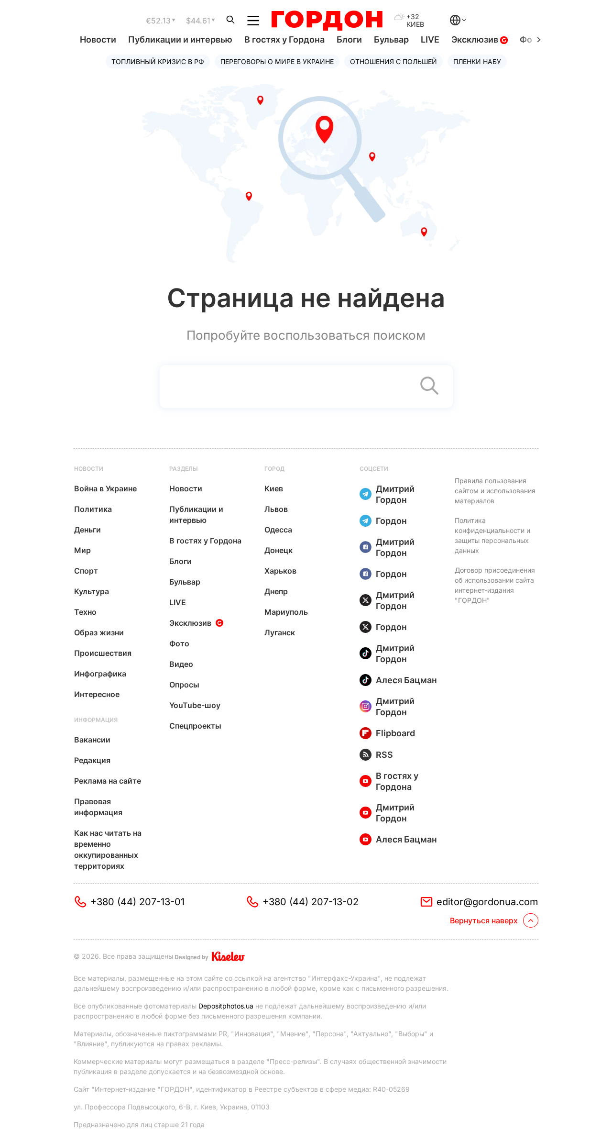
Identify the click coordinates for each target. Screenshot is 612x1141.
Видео (181, 664)
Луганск (279, 632)
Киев (273, 488)
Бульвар (391, 39)
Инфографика (100, 673)
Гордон (391, 521)
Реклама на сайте (107, 781)
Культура (91, 591)
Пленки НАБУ (477, 61)
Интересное (97, 694)
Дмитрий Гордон (395, 494)
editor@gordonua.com (487, 902)
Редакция (92, 760)
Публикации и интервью (180, 39)
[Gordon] (326, 20)
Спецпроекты (195, 726)
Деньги (87, 529)
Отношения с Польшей (393, 61)
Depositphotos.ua (225, 1006)
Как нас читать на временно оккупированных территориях (108, 849)
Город (274, 468)
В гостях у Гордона (284, 39)
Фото (179, 643)
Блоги (349, 39)
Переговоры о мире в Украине (277, 61)
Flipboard (395, 733)
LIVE (430, 39)
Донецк (278, 550)
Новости (98, 39)
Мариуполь (286, 612)
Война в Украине (105, 488)
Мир (82, 550)
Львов (276, 509)
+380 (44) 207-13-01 (137, 902)
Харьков (280, 571)
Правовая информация (98, 807)
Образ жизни (99, 632)
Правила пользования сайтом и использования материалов (495, 490)
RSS (384, 755)
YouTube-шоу (194, 705)
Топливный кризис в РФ (157, 61)
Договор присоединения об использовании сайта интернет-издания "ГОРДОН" (495, 585)
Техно (85, 612)
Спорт (86, 571)
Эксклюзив (475, 39)
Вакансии (92, 739)
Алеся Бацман (406, 680)
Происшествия (102, 653)
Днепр (276, 591)
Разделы (183, 468)
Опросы (184, 684)
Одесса (278, 529)
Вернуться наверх (484, 920)
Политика (93, 509)
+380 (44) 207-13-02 (310, 902)
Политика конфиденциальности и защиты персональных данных (492, 535)
